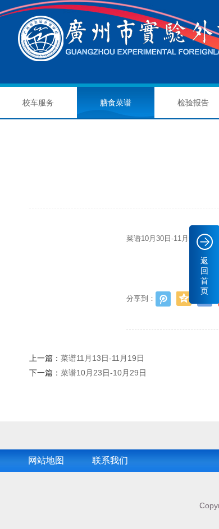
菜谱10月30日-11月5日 (163, 238)
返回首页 (204, 275)
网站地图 (46, 460)
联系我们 (110, 460)
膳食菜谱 (115, 102)
